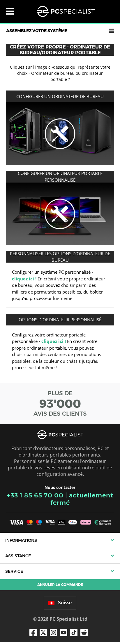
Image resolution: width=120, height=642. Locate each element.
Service (14, 571)
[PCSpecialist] (65, 11)
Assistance (18, 555)
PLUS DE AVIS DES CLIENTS (60, 403)
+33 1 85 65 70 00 (35, 495)
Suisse (65, 602)
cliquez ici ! (24, 279)
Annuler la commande (60, 584)
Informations (21, 540)
